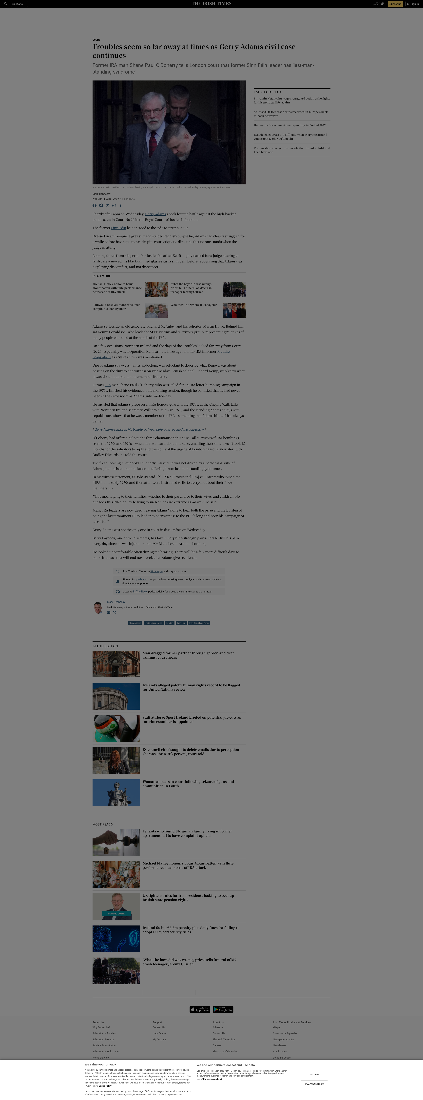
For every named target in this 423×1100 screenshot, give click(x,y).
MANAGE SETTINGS (314, 1084)
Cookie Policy (105, 1086)
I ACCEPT (314, 1074)
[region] (211, 1079)
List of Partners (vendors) (209, 1079)
